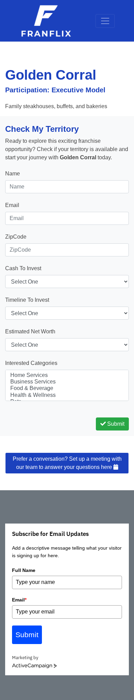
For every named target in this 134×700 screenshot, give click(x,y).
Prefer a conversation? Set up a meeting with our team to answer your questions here (67, 463)
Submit (115, 424)
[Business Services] (67, 382)
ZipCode (15, 237)
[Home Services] (67, 375)
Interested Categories (31, 363)
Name (12, 173)
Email (12, 205)
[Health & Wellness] (67, 395)
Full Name (23, 570)
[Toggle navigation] (105, 21)
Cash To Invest (23, 268)
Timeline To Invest (27, 300)
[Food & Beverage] (67, 388)
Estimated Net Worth (30, 331)
